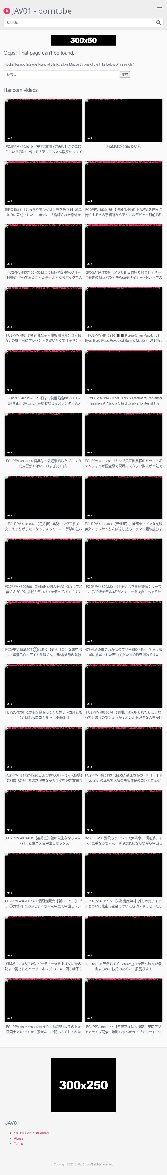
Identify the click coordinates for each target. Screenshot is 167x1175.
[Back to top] (159, 1165)
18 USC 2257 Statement (31, 1132)
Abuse (18, 1138)
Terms (18, 1143)
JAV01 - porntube (41, 11)
